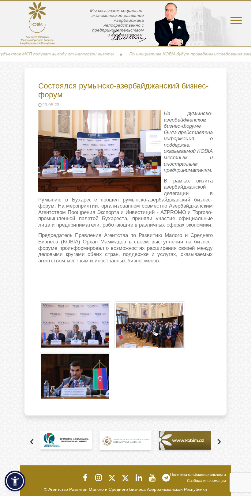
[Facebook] (85, 478)
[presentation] (32, 442)
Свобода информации (206, 481)
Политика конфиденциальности (198, 474)
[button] (15, 481)
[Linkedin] (139, 478)
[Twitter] (112, 478)
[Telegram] (166, 478)
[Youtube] (152, 478)
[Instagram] (98, 478)
